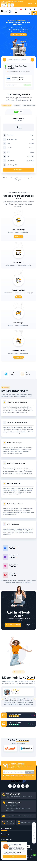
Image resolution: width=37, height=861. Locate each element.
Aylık (16, 111)
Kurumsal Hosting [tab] (6, 105)
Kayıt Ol (19, 296)
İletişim (28, 625)
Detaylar (30, 3)
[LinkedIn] (23, 786)
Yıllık (21, 111)
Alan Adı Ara (19, 236)
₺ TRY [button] (15, 9)
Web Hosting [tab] (17, 105)
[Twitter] (14, 786)
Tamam (15, 857)
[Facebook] (10, 786)
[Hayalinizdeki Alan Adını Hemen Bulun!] (29, 13)
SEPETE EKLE (19, 170)
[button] (21, 9)
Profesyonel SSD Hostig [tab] (29, 105)
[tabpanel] (18, 145)
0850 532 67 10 (14, 625)
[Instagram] (18, 786)
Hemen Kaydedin (11, 85)
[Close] (35, 3)
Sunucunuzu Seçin (17, 34)
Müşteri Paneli (19, 357)
